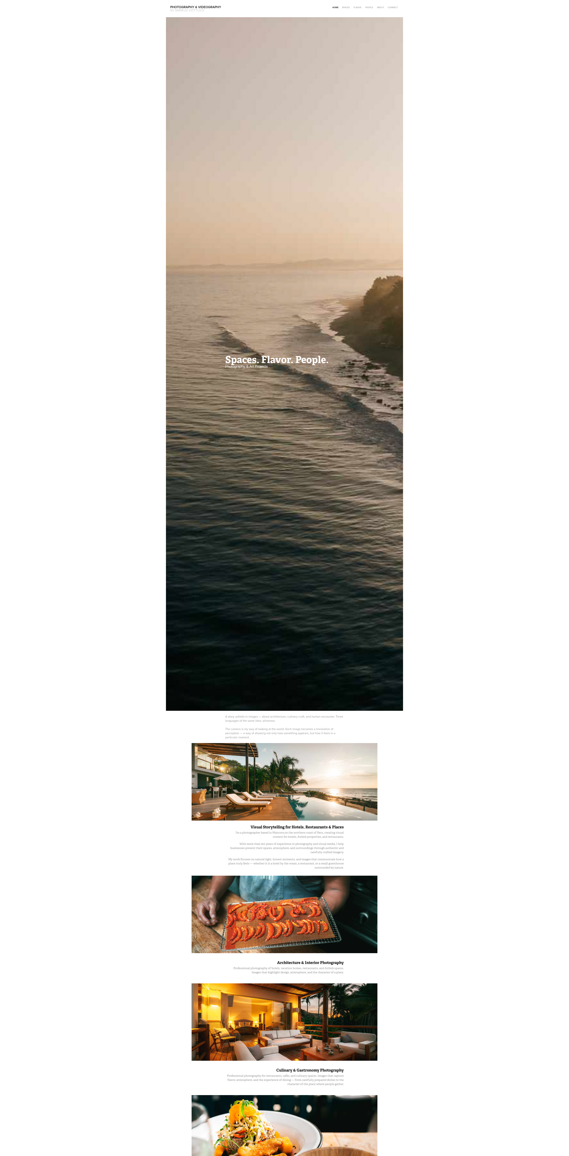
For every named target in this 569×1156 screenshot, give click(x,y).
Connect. (393, 7)
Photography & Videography (195, 7)
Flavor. (358, 7)
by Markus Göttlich (187, 10)
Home (335, 7)
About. (380, 7)
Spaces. (346, 7)
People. (369, 7)
